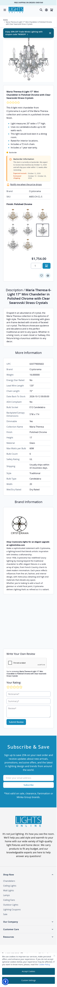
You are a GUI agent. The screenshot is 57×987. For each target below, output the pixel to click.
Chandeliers (9, 880)
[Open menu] (4, 10)
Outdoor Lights (10, 904)
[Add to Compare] (48, 275)
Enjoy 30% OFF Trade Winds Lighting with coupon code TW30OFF (24, 33)
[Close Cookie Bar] (54, 955)
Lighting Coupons (12, 909)
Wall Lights (8, 890)
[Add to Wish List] (41, 275)
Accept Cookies (28, 971)
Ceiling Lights (9, 885)
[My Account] (46, 10)
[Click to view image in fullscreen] (28, 56)
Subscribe (29, 784)
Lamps (6, 895)
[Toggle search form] (41, 10)
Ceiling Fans (9, 900)
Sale (5, 914)
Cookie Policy (44, 964)
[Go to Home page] (15, 10)
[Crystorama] (28, 525)
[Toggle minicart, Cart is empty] (52, 10)
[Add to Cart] (47, 266)
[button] (28, 874)
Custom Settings (28, 980)
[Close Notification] (50, 33)
